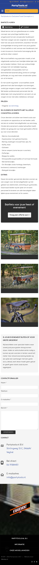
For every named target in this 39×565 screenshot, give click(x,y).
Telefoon (4, 391)
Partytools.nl (5, 16)
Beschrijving (8, 27)
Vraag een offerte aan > (20, 215)
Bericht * (4, 408)
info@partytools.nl (27, 1)
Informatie (19, 544)
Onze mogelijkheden (19, 550)
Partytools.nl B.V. (20, 538)
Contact (26, 27)
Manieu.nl (4, 559)
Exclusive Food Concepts (21, 16)
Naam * (3, 383)
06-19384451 (15, 1)
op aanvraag (13, 106)
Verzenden (8, 432)
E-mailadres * (6, 399)
